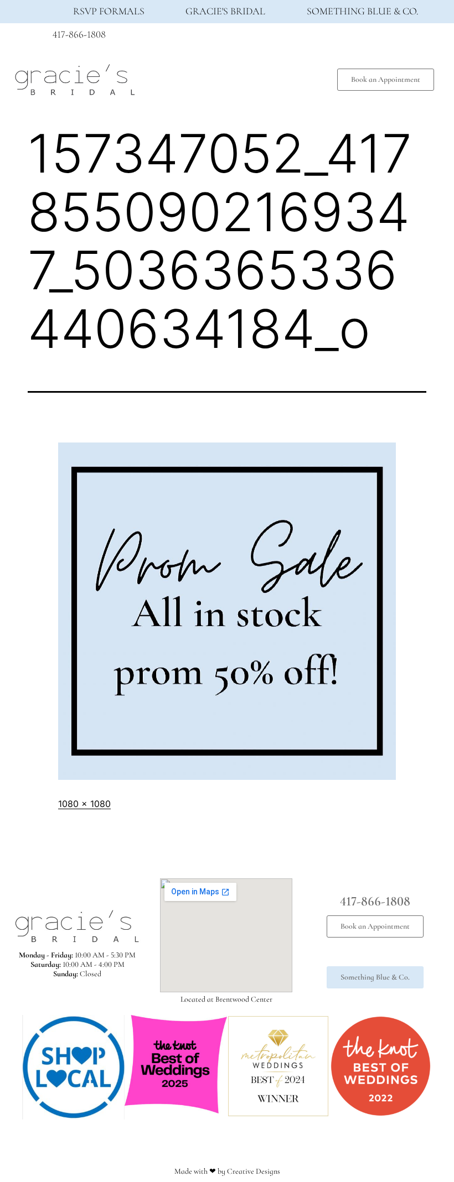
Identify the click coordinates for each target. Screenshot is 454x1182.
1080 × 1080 (84, 803)
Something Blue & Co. (363, 11)
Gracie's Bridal (225, 11)
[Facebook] (356, 37)
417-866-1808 (79, 34)
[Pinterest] (397, 37)
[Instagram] (376, 37)
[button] (236, 77)
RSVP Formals (109, 11)
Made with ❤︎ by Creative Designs (227, 1171)
